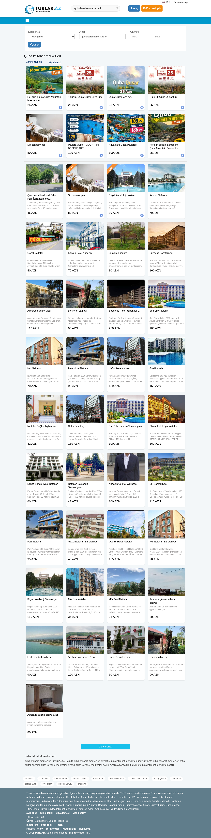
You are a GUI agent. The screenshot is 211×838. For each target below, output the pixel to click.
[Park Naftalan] (44, 514)
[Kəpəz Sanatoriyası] (126, 630)
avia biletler (46, 812)
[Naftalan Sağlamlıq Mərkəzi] (44, 399)
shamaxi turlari (80, 778)
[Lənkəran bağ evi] (126, 226)
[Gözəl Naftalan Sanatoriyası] (85, 514)
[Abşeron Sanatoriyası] (44, 284)
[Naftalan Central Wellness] (126, 457)
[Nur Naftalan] (44, 341)
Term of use (52, 828)
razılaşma (84, 828)
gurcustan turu (65, 784)
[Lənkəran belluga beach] (44, 630)
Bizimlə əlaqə (181, 2)
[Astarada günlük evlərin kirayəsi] (166, 572)
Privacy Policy (34, 828)
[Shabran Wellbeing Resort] (85, 630)
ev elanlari (47, 784)
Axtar (36, 44)
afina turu (176, 778)
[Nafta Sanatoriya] (85, 399)
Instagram (32, 824)
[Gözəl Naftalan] (44, 226)
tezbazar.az (30, 784)
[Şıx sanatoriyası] (85, 168)
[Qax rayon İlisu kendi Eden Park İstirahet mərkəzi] (44, 168)
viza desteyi (63, 812)
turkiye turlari (60, 778)
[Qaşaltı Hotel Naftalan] (126, 514)
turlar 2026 (98, 778)
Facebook (46, 824)
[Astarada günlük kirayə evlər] (44, 688)
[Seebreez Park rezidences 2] (126, 284)
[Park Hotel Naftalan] (85, 341)
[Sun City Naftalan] (166, 284)
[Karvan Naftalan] (166, 168)
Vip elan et (55, 62)
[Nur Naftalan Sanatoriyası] (166, 514)
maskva (82, 784)
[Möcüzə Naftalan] (85, 572)
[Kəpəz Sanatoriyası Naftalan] (44, 457)
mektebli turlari (117, 778)
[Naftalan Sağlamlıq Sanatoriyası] (85, 457)
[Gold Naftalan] (166, 341)
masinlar (29, 778)
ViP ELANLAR (34, 62)
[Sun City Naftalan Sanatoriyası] (126, 399)
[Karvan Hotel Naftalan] (85, 226)
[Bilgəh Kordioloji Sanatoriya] (44, 572)
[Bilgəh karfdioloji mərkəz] (126, 168)
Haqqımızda (69, 828)
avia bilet (31, 812)
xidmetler (43, 778)
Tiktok (58, 824)
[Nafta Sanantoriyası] (126, 341)
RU (167, 2)
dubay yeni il (160, 778)
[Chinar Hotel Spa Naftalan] (166, 399)
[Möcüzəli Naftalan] (126, 572)
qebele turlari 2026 (138, 778)
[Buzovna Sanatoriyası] (166, 226)
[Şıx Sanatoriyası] (166, 457)
